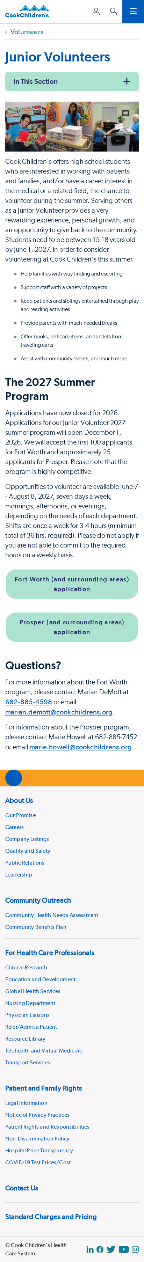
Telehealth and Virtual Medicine (43, 1050)
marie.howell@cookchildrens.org (80, 747)
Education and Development (40, 979)
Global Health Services (33, 991)
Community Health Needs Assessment (51, 915)
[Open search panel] (113, 11)
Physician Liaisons (27, 1015)
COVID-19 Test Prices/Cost (38, 1162)
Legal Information (26, 1103)
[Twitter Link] (111, 1249)
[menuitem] (72, 836)
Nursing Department (30, 1003)
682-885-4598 (28, 702)
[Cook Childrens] (27, 11)
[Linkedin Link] (90, 1249)
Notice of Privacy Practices (37, 1114)
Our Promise (20, 815)
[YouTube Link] (123, 1249)
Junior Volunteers (57, 56)
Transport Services (27, 1062)
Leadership (19, 874)
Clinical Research (26, 967)
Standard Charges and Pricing (51, 1216)
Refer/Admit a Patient (31, 1026)
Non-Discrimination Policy (37, 1138)
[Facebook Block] (99, 1249)
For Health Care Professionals (49, 952)
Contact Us (21, 1188)
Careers (14, 827)
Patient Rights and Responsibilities (47, 1126)
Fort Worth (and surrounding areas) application (72, 584)
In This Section (36, 81)
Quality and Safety (27, 851)
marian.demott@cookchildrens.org (59, 712)
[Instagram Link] (135, 1249)
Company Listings (27, 839)
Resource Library (25, 1038)
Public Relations (25, 862)
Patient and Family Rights (43, 1088)
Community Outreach (38, 900)
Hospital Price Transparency (39, 1150)
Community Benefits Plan (35, 927)
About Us (19, 800)
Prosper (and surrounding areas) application (72, 627)
